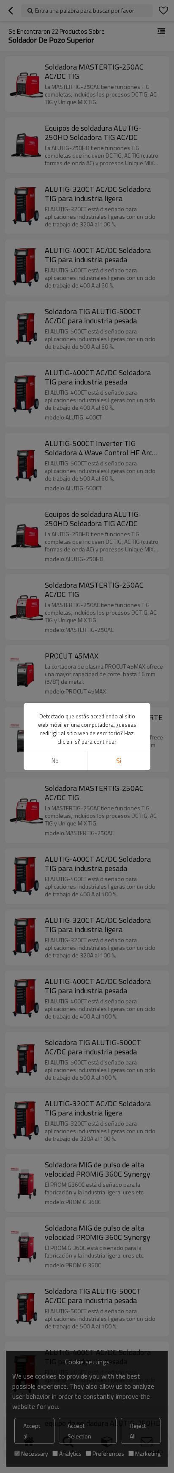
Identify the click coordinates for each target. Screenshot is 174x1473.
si (118, 761)
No (55, 761)
